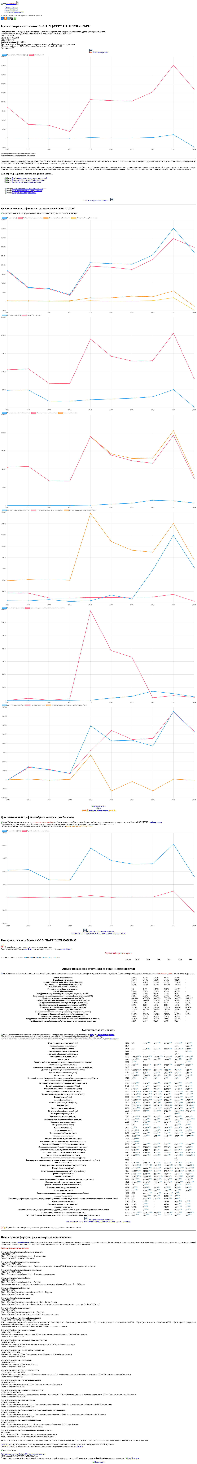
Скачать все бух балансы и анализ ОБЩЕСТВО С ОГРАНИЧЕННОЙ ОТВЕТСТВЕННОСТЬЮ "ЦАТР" (98, 932)
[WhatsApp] (15, 18)
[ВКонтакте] (2, 18)
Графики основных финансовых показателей (29, 178)
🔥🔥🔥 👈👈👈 (98, 810)
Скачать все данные (100, 52)
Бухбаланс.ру (6, 1444)
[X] (11, 18)
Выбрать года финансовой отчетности (27, 182)
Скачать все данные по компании (97, 200)
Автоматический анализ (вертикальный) (28, 189)
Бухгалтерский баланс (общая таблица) (27, 191)
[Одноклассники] (5, 18)
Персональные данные (10, 1454)
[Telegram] (8, 18)
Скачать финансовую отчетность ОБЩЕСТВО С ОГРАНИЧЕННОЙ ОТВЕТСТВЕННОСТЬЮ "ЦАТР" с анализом (98, 1220)
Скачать (102, 806)
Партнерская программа (34, 1454)
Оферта (22, 1454)
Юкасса (80, 1446)
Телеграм (135, 1458)
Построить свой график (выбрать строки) (28, 180)
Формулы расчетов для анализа (24, 193)
